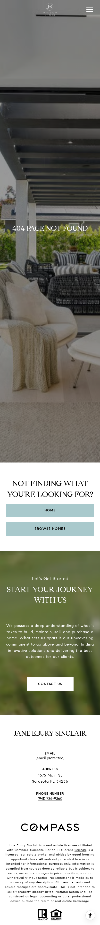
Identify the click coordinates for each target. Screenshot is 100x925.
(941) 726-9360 (50, 799)
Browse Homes (50, 529)
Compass (80, 850)
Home (50, 510)
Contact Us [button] (50, 684)
